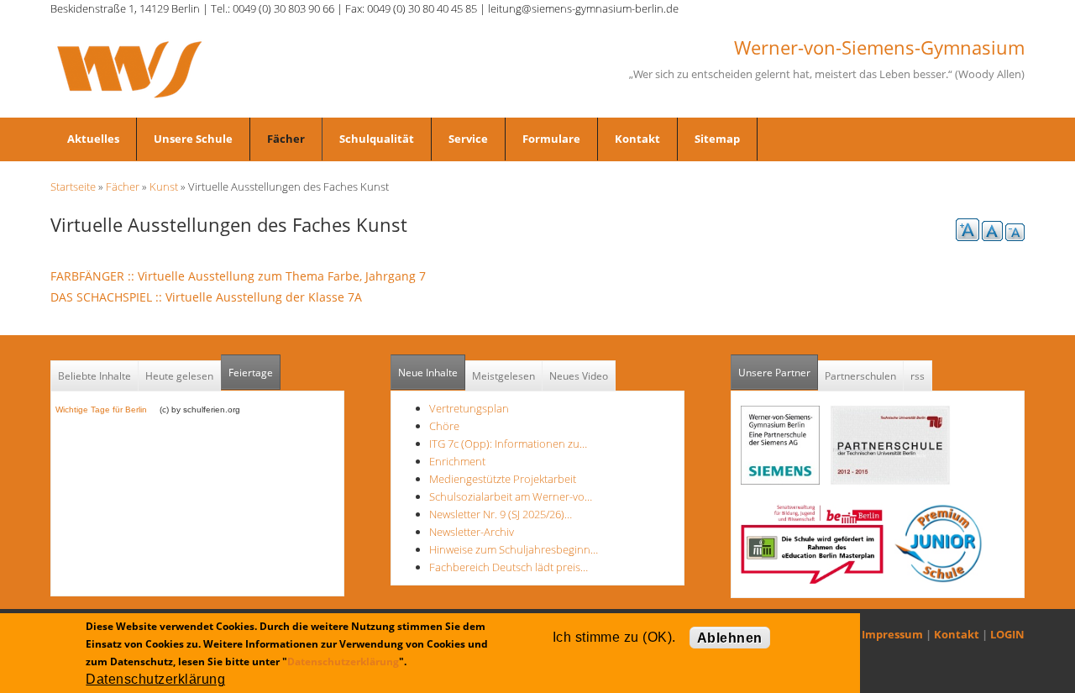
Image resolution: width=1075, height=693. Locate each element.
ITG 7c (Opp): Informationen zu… (508, 443)
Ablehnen (730, 638)
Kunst (163, 186)
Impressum (892, 634)
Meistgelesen (503, 376)
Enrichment (457, 461)
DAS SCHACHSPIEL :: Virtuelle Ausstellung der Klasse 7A (211, 297)
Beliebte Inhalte (94, 376)
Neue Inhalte (428, 372)
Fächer (286, 138)
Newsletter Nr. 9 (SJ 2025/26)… (500, 514)
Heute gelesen (179, 376)
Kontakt (637, 138)
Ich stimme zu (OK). (614, 637)
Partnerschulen (860, 376)
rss (917, 376)
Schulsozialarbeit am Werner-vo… (510, 496)
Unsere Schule (193, 138)
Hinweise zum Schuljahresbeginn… (513, 549)
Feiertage (250, 372)
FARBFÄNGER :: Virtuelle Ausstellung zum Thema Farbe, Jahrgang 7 (243, 276)
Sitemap (717, 138)
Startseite (73, 186)
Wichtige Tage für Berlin (106, 409)
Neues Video (578, 376)
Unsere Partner (778, 372)
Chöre (444, 425)
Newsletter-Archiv (471, 531)
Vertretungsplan (469, 408)
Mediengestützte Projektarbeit (502, 478)
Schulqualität (376, 138)
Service (468, 138)
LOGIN (1007, 634)
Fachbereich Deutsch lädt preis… (508, 567)
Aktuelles (93, 138)
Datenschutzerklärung (343, 661)
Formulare (551, 138)
